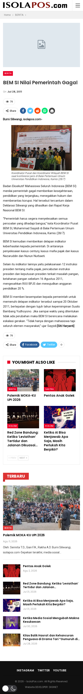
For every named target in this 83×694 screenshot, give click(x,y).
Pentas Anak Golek (37, 566)
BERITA (7, 73)
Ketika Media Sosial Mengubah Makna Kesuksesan (51, 620)
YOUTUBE (59, 670)
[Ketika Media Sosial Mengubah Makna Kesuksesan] (11, 622)
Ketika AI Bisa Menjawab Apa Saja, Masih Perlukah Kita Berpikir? (48, 602)
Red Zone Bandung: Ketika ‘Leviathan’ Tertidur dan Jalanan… (50, 585)
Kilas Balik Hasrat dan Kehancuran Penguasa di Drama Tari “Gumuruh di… (51, 637)
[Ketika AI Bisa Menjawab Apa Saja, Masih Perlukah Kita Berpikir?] (60, 417)
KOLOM (13, 426)
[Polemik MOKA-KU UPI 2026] (23, 380)
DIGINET (53, 687)
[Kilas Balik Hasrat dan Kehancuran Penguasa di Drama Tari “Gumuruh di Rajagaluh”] (11, 640)
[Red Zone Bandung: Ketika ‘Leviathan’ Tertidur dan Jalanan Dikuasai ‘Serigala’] (23, 417)
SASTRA (49, 389)
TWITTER (43, 670)
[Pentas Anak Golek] (60, 380)
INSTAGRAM (25, 670)
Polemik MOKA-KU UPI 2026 (24, 535)
